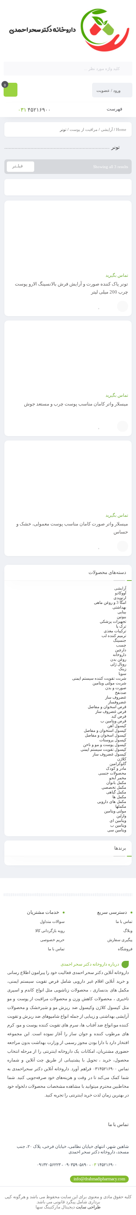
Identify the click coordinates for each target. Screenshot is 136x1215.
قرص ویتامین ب (113, 721)
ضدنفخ (120, 692)
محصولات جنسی (112, 773)
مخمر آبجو (117, 778)
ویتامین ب (118, 825)
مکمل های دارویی (111, 801)
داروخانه (119, 654)
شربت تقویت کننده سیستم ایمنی (99, 678)
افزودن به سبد (122, 306)
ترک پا (121, 626)
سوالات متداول (52, 921)
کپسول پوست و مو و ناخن (104, 744)
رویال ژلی (118, 664)
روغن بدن (118, 659)
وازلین (121, 816)
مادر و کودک (116, 768)
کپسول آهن (116, 725)
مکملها (120, 806)
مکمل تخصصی (114, 787)
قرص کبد (118, 716)
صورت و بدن (115, 688)
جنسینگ (119, 640)
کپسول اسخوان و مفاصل (105, 735)
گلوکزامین (118, 763)
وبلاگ (127, 930)
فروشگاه (125, 949)
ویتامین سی (116, 830)
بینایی (122, 612)
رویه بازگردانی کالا (50, 930)
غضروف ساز (115, 697)
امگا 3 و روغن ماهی (110, 602)
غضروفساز (117, 702)
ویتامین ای (118, 820)
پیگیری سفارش (119, 940)
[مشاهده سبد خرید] (10, 90)
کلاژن (121, 759)
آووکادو (120, 593)
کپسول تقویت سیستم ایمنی (103, 749)
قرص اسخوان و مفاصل (107, 706)
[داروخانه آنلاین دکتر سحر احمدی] (68, 30)
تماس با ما (124, 921)
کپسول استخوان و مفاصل (105, 730)
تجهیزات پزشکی (113, 621)
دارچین (120, 650)
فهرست (115, 109)
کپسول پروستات (112, 740)
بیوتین (121, 616)
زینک (122, 669)
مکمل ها (119, 797)
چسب (121, 645)
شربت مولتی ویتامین (109, 683)
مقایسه (109, 306)
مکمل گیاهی (116, 792)
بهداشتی (119, 607)
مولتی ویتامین (115, 811)
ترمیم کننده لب (114, 635)
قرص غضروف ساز (110, 711)
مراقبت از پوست (84, 129)
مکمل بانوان (116, 782)
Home (121, 129)
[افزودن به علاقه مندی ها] (99, 306)
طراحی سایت (88, 1207)
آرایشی (107, 129)
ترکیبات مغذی (115, 631)
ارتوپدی (120, 597)
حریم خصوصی (52, 940)
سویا (122, 673)
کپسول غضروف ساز (109, 754)
